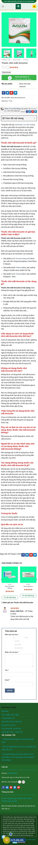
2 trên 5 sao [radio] (20, 637)
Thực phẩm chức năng (10, 715)
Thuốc (25, 60)
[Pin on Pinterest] (11, 93)
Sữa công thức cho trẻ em (11, 728)
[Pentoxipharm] (28, 575)
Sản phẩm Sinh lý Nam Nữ (12, 721)
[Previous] (5, 29)
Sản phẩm (16, 60)
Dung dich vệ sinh (8, 725)
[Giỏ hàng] (34, 6)
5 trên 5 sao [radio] (10, 648)
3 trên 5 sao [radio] (10, 641)
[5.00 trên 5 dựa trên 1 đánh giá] (14, 67)
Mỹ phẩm (5, 711)
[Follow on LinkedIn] (14, 787)
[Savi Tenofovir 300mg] (10, 575)
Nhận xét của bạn (12, 652)
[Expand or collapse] (34, 118)
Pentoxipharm (28, 586)
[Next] (33, 29)
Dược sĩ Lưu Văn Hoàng (13, 108)
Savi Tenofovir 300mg (9, 587)
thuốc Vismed (16, 274)
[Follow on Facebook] (3, 787)
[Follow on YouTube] (18, 787)
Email (7, 680)
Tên (7, 670)
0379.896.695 (12, 773)
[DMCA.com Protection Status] (19, 842)
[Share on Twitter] (7, 93)
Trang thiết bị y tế (8, 718)
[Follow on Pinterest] (11, 787)
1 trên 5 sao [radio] (8, 637)
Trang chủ (6, 60)
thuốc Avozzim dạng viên (20, 258)
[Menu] (3, 6)
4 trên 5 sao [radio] (10, 644)
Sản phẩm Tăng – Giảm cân (12, 732)
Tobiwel (19, 267)
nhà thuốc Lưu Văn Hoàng (25, 125)
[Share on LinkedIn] (15, 93)
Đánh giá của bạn (12, 634)
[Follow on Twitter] (7, 787)
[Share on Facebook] (3, 93)
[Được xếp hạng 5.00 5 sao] (9, 591)
